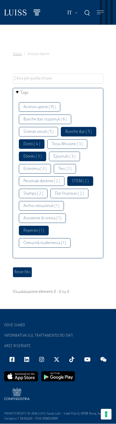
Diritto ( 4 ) (31, 144)
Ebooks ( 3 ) (32, 156)
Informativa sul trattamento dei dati (38, 336)
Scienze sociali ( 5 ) (38, 132)
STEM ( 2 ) (80, 181)
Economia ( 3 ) (34, 169)
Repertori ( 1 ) (33, 231)
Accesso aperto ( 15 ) (39, 107)
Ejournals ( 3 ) (64, 156)
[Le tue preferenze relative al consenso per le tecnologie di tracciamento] (106, 414)
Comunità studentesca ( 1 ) (44, 243)
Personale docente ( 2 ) (41, 181)
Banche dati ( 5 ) (78, 132)
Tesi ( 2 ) (65, 169)
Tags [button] (24, 93)
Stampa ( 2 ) (33, 194)
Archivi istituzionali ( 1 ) (41, 206)
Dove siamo (14, 325)
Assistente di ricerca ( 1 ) (42, 218)
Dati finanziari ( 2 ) (69, 194)
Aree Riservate (17, 346)
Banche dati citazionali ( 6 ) (45, 119)
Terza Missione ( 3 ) (67, 144)
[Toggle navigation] (100, 12)
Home (17, 54)
